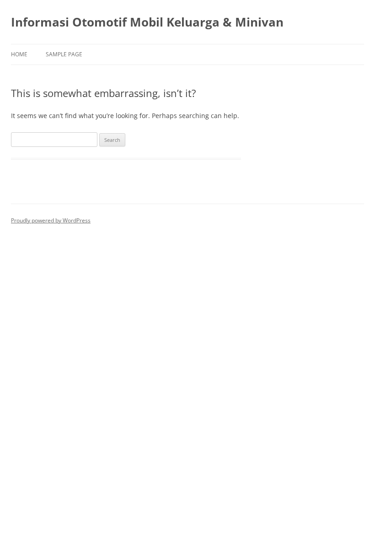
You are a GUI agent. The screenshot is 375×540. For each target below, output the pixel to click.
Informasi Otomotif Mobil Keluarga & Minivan (147, 22)
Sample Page (64, 54)
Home (19, 54)
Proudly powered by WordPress (51, 220)
